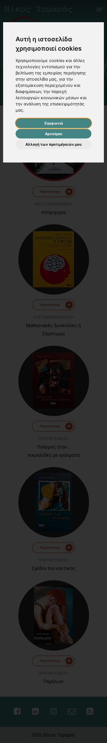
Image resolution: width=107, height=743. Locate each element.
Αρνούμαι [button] (53, 133)
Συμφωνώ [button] (53, 123)
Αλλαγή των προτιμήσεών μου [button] (53, 144)
